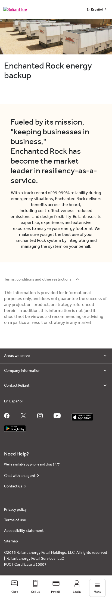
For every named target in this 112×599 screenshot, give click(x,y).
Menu (97, 591)
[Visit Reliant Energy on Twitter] (23, 415)
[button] (14, 587)
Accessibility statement (23, 531)
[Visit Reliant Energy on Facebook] (7, 415)
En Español (95, 9)
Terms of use (15, 520)
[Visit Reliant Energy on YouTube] (57, 415)
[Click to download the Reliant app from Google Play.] (15, 427)
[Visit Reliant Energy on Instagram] (40, 415)
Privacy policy (15, 510)
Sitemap (11, 541)
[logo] (15, 9)
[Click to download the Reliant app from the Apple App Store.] (82, 416)
